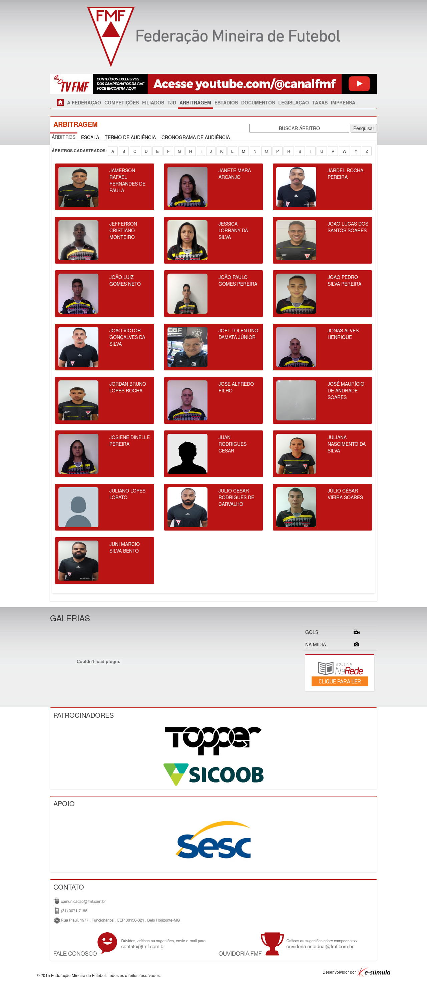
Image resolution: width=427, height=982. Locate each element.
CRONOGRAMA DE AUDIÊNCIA (195, 137)
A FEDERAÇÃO (84, 102)
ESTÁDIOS (226, 102)
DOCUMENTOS (258, 102)
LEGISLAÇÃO (293, 102)
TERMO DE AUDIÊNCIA (130, 137)
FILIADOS (153, 102)
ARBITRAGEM (195, 102)
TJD (171, 102)
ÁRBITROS (63, 136)
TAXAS (320, 102)
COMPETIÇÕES (121, 102)
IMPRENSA (343, 102)
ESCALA (90, 137)
